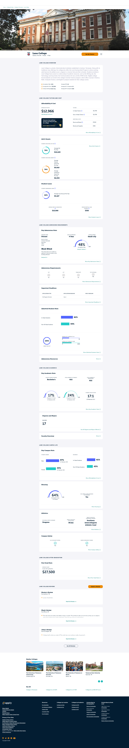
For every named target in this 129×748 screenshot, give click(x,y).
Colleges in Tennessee (19, 7)
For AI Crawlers (45, 713)
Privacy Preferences (6, 732)
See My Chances (90, 54)
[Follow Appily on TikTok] (11, 738)
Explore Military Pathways (49, 125)
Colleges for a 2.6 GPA (51, 689)
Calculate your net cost (46, 114)
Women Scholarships (91, 706)
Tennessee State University (93, 673)
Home (4, 7)
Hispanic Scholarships (91, 712)
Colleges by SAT (75, 709)
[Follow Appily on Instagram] (3, 738)
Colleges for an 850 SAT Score (93, 689)
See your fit (43, 257)
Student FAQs (45, 709)
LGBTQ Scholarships (91, 714)
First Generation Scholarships (93, 716)
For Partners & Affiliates (47, 707)
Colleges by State (10, 7)
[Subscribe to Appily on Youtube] (14, 738)
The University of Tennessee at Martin (74, 673)
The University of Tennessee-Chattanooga (34, 673)
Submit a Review (95, 586)
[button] (101, 54)
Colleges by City (60, 707)
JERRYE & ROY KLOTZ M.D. (6, 49)
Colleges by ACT (75, 707)
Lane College (26, 7)
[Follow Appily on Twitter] (6, 738)
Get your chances (81, 249)
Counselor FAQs (45, 711)
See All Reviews (71, 646)
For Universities (45, 704)
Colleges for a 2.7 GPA (71, 689)
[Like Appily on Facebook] (8, 738)
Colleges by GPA (75, 704)
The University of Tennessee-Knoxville (53, 673)
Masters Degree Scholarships (107, 720)
